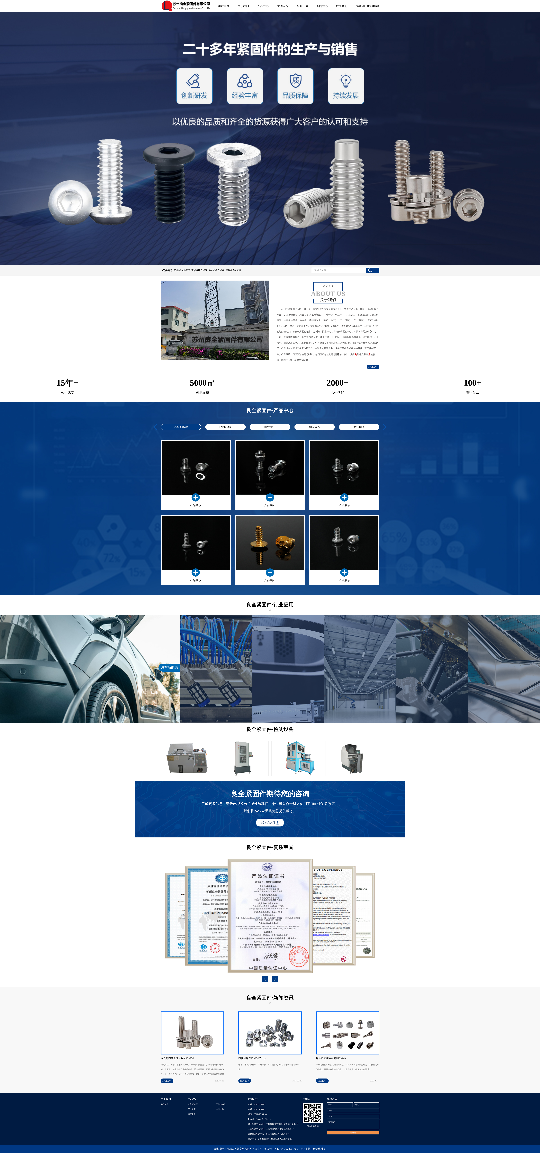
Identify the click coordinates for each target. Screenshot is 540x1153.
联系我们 (341, 6)
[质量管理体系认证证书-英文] (318, 915)
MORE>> (373, 367)
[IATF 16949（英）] (222, 915)
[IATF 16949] (270, 916)
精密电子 (359, 427)
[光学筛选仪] (297, 758)
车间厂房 (302, 6)
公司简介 (165, 1104)
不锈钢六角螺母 (182, 270)
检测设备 (282, 6)
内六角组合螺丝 (216, 270)
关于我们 (243, 6)
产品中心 (263, 6)
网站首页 (223, 6)
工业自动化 (225, 427)
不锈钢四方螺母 (199, 270)
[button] (265, 979)
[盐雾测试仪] (187, 758)
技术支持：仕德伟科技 (313, 1148)
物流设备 (314, 427)
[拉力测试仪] (242, 758)
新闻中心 (322, 6)
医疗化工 (270, 427)
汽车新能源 (181, 427)
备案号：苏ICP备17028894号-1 (281, 1148)
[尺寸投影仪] (352, 758)
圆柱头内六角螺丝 (235, 270)
